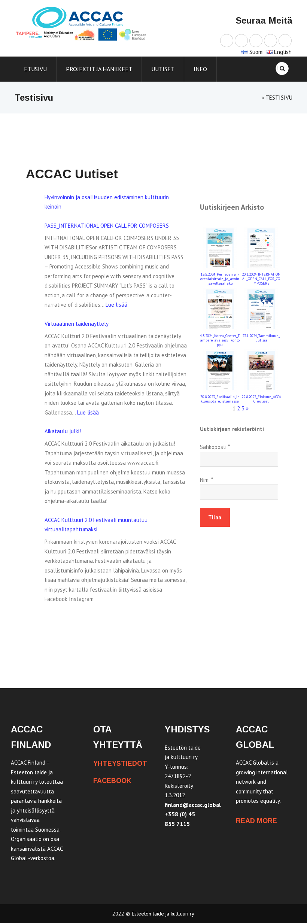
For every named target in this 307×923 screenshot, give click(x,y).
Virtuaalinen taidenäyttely (77, 323)
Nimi (206, 479)
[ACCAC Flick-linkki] (270, 40)
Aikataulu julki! (63, 431)
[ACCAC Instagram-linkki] (241, 40)
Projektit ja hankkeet (99, 69)
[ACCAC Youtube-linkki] (255, 40)
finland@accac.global (193, 804)
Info (200, 69)
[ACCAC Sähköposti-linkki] (285, 40)
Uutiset (162, 69)
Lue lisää (116, 304)
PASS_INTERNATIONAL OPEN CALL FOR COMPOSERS (107, 225)
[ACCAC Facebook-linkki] (226, 40)
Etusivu (35, 69)
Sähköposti (215, 446)
